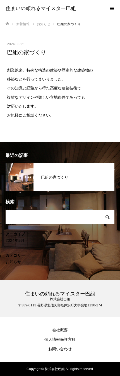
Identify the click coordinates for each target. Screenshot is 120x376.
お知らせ (13, 261)
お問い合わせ (60, 349)
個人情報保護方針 (60, 339)
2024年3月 (15, 240)
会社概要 (60, 330)
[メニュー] (111, 8)
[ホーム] (7, 24)
